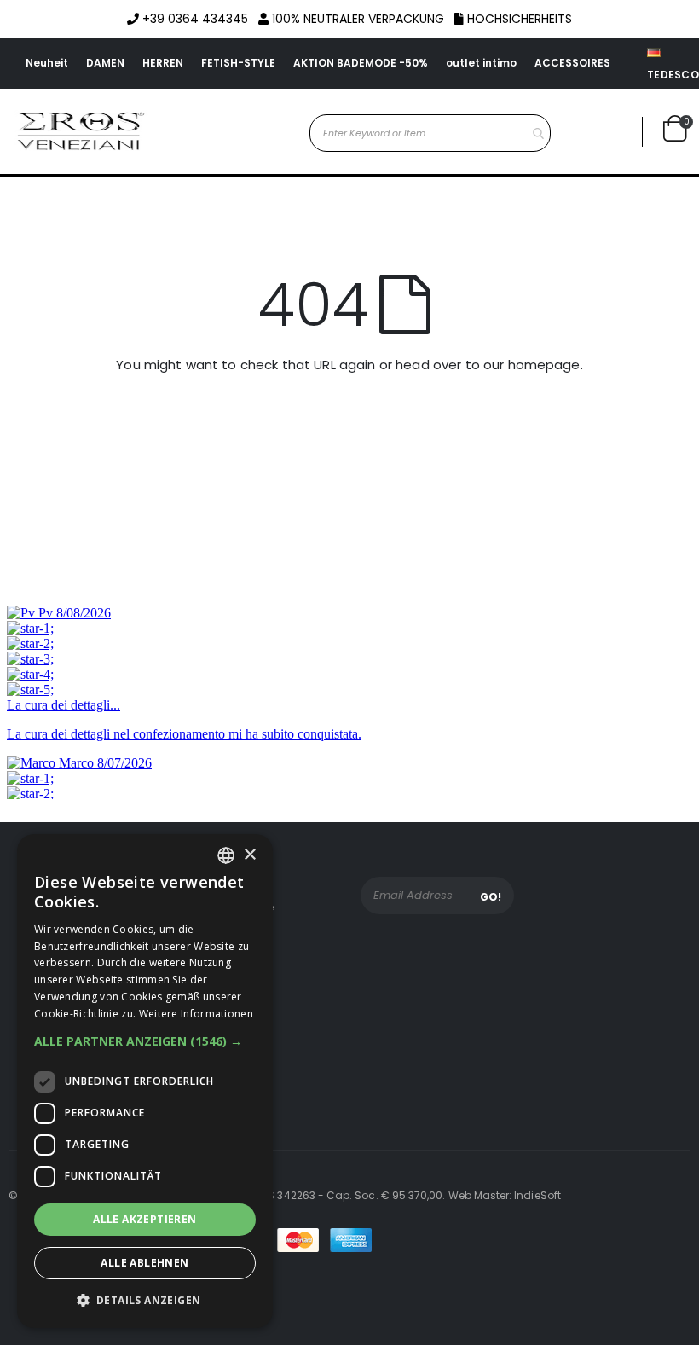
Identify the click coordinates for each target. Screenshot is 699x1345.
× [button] (249, 855)
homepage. (545, 365)
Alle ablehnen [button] (144, 1262)
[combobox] (430, 133)
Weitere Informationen (196, 1013)
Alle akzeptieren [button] (144, 1219)
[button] (626, 132)
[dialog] (145, 1081)
